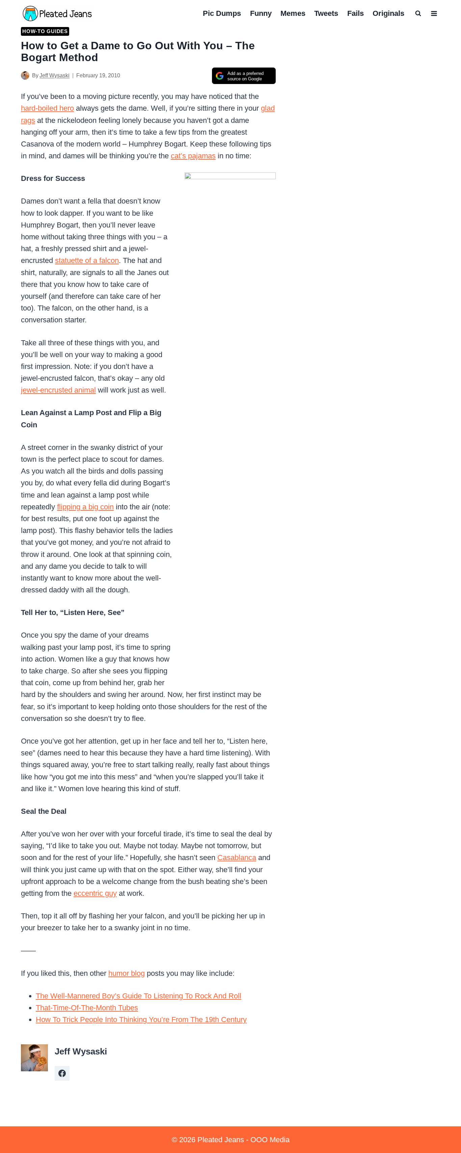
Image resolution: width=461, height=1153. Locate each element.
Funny (261, 13)
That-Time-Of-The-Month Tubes (87, 1007)
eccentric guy (95, 893)
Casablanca (236, 857)
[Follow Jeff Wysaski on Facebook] (62, 1073)
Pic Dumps (222, 13)
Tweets (326, 13)
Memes (292, 13)
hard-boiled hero (47, 108)
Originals (388, 13)
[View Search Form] (418, 13)
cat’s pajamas (193, 156)
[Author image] (25, 75)
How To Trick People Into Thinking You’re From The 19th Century (141, 1019)
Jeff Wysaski (54, 75)
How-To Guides (45, 31)
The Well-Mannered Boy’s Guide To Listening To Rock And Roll (138, 996)
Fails (355, 13)
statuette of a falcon (87, 260)
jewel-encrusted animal (58, 390)
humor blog (126, 973)
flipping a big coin (85, 507)
